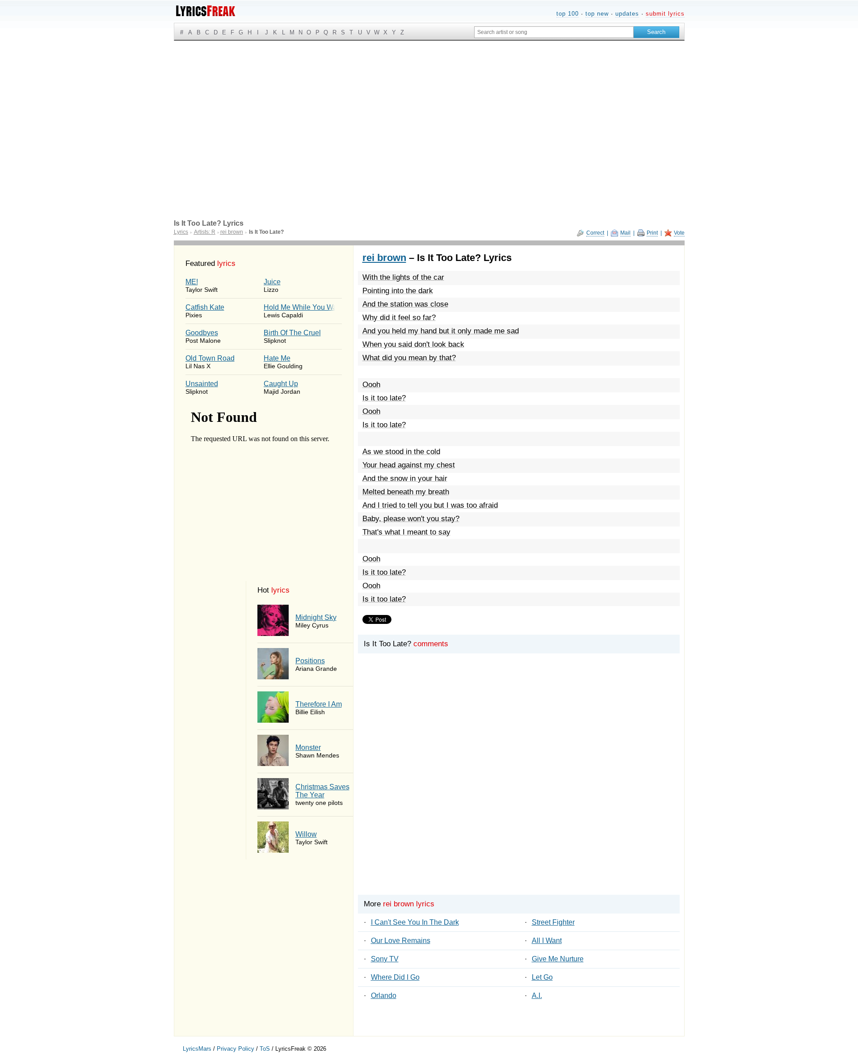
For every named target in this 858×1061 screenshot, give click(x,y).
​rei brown (384, 257)
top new (597, 13)
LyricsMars (197, 1048)
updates (627, 13)
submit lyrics (665, 13)
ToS (265, 1048)
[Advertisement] (429, 107)
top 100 (567, 13)
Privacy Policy (235, 1048)
